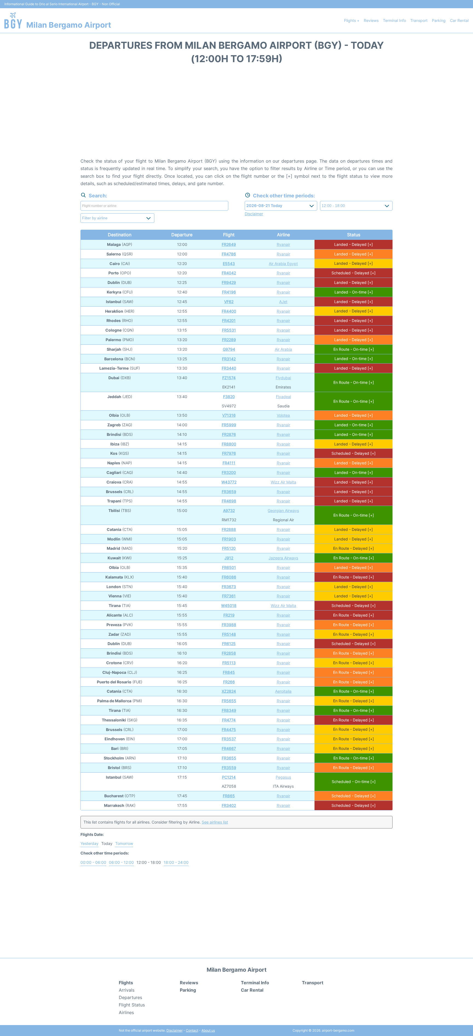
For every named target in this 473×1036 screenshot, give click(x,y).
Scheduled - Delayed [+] (353, 272)
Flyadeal (283, 396)
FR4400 (229, 311)
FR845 (229, 672)
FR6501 (229, 567)
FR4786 (229, 254)
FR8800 (229, 444)
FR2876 (229, 434)
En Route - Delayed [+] (353, 548)
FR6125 (229, 643)
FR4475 (229, 729)
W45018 (228, 605)
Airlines (126, 1012)
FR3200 (229, 472)
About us (208, 1030)
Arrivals (126, 990)
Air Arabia (283, 349)
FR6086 (229, 577)
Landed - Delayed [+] (353, 244)
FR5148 (229, 634)
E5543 (229, 263)
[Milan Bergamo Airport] (13, 20)
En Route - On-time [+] (353, 349)
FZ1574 (229, 377)
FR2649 (229, 244)
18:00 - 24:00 (176, 862)
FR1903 (229, 539)
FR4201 (229, 320)
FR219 (229, 615)
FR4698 (229, 501)
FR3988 (229, 624)
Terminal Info (394, 20)
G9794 (229, 349)
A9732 (229, 510)
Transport (419, 20)
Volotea (283, 415)
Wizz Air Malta (283, 482)
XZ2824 (229, 691)
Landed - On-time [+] (353, 292)
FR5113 (229, 662)
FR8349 (229, 710)
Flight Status (132, 1005)
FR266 (229, 682)
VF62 (228, 301)
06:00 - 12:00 (121, 862)
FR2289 (229, 339)
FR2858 (229, 653)
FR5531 (229, 330)
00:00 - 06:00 (93, 862)
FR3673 (229, 586)
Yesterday (89, 843)
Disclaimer (174, 1030)
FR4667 (229, 748)
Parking (439, 20)
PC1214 (229, 777)
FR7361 (229, 596)
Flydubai (283, 377)
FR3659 (229, 491)
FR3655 (229, 758)
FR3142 (229, 358)
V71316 (229, 415)
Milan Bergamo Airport (68, 25)
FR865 (229, 795)
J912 (228, 558)
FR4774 (229, 720)
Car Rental (459, 20)
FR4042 (229, 272)
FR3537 (229, 738)
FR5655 (229, 700)
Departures (130, 997)
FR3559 (229, 767)
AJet (283, 301)
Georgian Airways (283, 510)
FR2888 (229, 529)
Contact (192, 1030)
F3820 (229, 396)
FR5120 (229, 548)
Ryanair (283, 244)
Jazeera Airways (283, 558)
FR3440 (229, 368)
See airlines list (215, 822)
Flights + (351, 20)
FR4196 (229, 292)
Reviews (371, 20)
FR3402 (229, 805)
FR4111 (229, 463)
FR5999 (229, 424)
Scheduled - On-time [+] (354, 781)
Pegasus (283, 777)
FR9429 (229, 282)
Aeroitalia (283, 691)
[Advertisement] (236, 113)
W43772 (228, 482)
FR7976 (229, 453)
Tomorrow (124, 843)
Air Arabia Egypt (283, 263)
